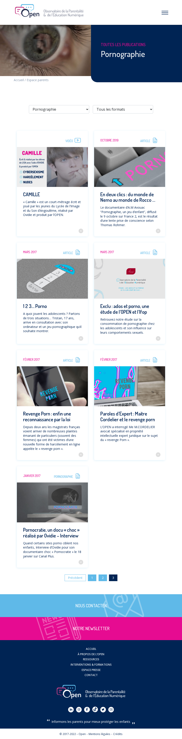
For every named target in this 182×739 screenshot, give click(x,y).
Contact (91, 675)
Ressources (91, 659)
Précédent (75, 578)
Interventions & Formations (91, 664)
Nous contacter (91, 605)
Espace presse (91, 670)
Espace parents (38, 80)
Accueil (19, 80)
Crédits (118, 734)
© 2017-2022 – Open (72, 734)
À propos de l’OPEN (91, 654)
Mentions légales (99, 734)
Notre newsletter (91, 628)
